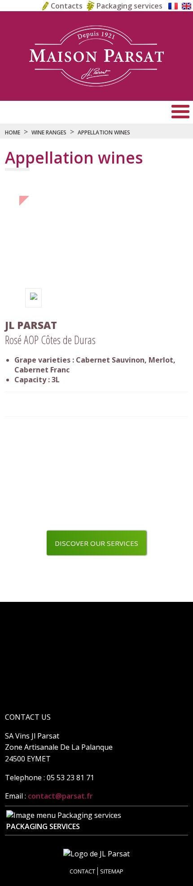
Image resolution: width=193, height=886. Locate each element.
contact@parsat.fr (60, 796)
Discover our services (96, 543)
